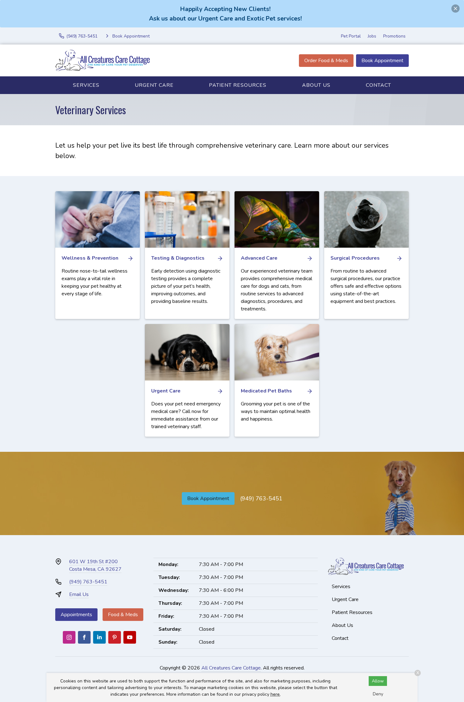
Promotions (394, 36)
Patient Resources (237, 85)
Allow (378, 681)
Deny (378, 694)
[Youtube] (129, 637)
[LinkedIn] (99, 637)
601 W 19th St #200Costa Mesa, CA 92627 (95, 565)
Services (86, 85)
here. (276, 694)
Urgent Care (154, 85)
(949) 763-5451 (261, 498)
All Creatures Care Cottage (231, 667)
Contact (378, 85)
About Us (316, 85)
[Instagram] (69, 637)
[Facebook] (84, 637)
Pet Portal (351, 36)
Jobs (372, 36)
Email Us (79, 594)
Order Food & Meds (326, 60)
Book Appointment (382, 60)
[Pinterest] (114, 637)
